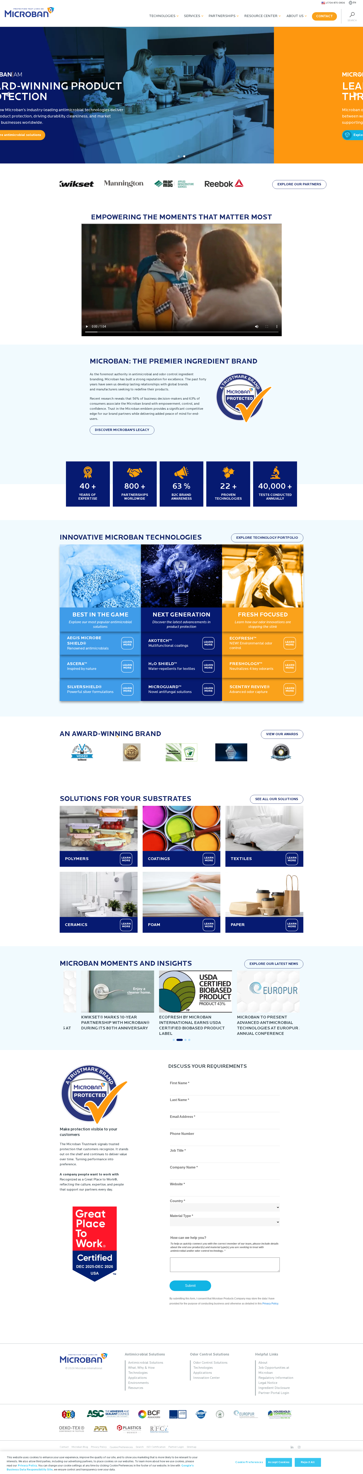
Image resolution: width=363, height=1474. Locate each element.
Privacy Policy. (28, 1465)
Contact (324, 16)
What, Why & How (141, 1368)
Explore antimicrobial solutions (317, 135)
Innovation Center (206, 1378)
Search (140, 1447)
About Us (295, 16)
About (262, 1363)
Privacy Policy (99, 1447)
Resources (135, 1388)
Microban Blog (80, 1447)
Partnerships (222, 16)
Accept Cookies (278, 1462)
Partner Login (176, 1447)
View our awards (282, 734)
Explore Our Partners (299, 184)
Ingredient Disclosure (274, 1388)
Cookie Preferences (249, 1462)
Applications (137, 1378)
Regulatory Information (275, 1378)
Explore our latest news (274, 964)
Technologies (162, 16)
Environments (138, 1383)
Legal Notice (267, 1383)
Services (192, 16)
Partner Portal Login (273, 1393)
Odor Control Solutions (209, 1354)
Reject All (308, 1462)
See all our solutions (276, 799)
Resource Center (261, 16)
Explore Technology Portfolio (267, 538)
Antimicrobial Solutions (145, 1354)
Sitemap (191, 1447)
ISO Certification (156, 1447)
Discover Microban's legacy (122, 430)
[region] (181, 1462)
